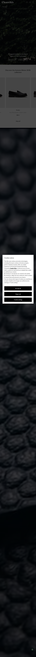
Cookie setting (18, 300)
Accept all (18, 288)
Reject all (18, 294)
